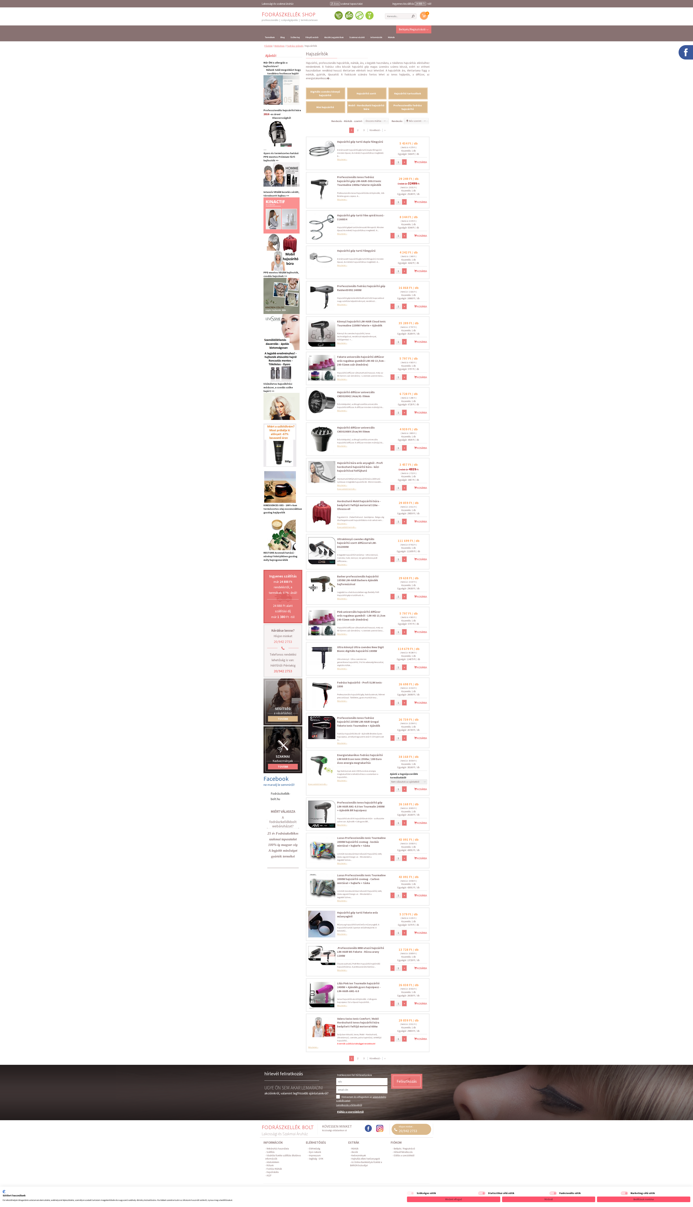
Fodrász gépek (295, 45)
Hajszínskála (273, 1172)
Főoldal (268, 45)
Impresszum (315, 1155)
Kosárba (422, 162)
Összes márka (373, 121)
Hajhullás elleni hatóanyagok (365, 1158)
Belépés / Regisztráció (404, 1148)
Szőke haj (295, 37)
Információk (376, 37)
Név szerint (414, 121)
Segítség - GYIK (316, 1158)
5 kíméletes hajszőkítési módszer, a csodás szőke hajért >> (278, 387)
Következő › (375, 130)
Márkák (391, 37)
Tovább (283, 719)
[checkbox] (410, 1193)
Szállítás (270, 1152)
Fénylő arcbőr (312, 37)
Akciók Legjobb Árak (334, 37)
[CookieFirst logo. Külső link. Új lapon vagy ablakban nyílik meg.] (4, 1191)
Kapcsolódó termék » (346, 489)
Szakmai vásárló (357, 37)
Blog (282, 37)
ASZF (269, 1175)
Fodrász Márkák (274, 1168)
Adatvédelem (273, 1162)
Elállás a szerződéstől (350, 1112)
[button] (414, 29)
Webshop (279, 45)
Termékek (270, 37)
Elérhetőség (314, 1148)
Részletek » (342, 159)
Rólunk (270, 1165)
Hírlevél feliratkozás (403, 1152)
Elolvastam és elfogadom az (361, 1098)
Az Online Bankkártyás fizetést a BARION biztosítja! (366, 1164)
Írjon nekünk (315, 1152)
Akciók (354, 1152)
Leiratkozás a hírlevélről (349, 1105)
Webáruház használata (278, 1148)
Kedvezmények (358, 1155)
